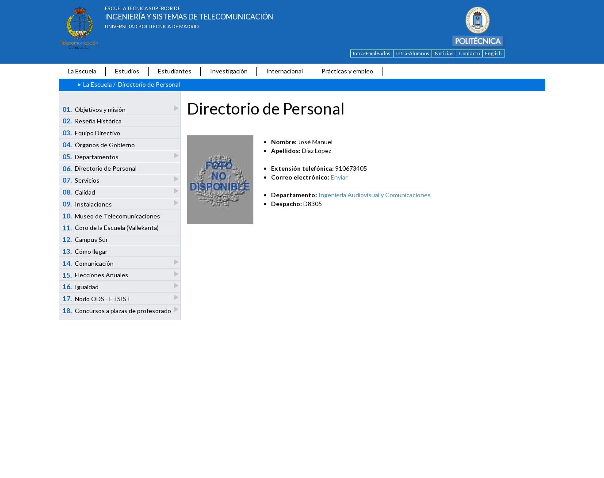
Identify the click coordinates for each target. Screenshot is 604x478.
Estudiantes (174, 71)
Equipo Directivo (91, 133)
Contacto (469, 53)
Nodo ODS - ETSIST (96, 298)
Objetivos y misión (94, 109)
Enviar (339, 177)
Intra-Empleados (371, 53)
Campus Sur (85, 239)
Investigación (229, 71)
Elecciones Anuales (95, 275)
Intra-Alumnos (412, 53)
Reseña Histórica (92, 121)
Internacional (284, 71)
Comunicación (88, 263)
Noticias (444, 53)
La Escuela (82, 71)
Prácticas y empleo (347, 71)
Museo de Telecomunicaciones (111, 216)
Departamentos (90, 157)
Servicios (81, 180)
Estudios (127, 71)
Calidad (79, 192)
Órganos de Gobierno (98, 145)
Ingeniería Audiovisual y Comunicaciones (374, 195)
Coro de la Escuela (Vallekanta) (110, 228)
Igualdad (80, 287)
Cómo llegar (85, 251)
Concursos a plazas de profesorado (117, 310)
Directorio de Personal (99, 168)
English (493, 53)
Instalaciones (87, 204)
